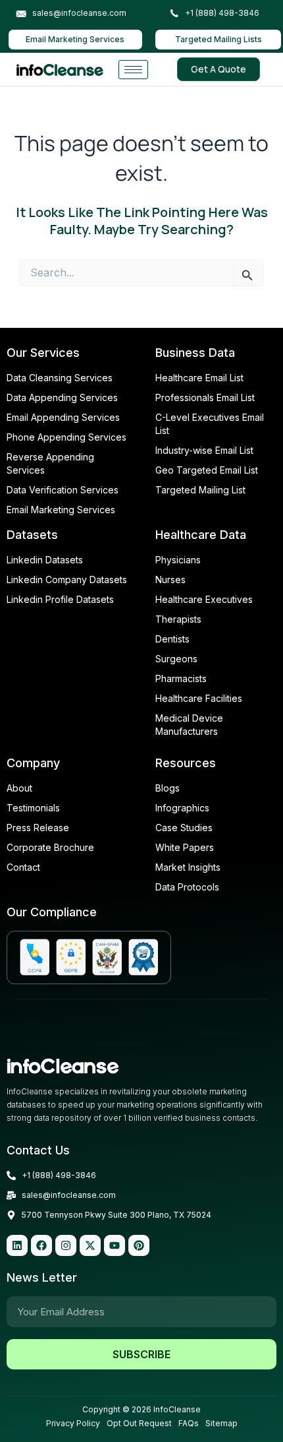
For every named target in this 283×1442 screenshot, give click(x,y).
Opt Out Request (139, 1423)
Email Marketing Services (75, 39)
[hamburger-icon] (133, 69)
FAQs (188, 1423)
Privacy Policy (73, 1423)
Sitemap (221, 1423)
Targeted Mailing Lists (218, 39)
